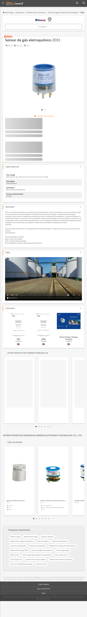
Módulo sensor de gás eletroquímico (21, 541)
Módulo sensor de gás (31, 537)
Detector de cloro (41, 564)
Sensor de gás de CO (61, 555)
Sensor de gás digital (62, 550)
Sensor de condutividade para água (21, 564)
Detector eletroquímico (60, 541)
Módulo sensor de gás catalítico (36, 559)
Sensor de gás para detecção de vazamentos (37, 555)
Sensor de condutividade (18, 546)
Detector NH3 (14, 555)
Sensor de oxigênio (43, 541)
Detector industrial (47, 537)
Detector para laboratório (37, 546)
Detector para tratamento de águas (61, 559)
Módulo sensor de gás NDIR (19, 550)
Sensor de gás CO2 (16, 559)
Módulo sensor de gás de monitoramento (62, 546)
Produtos (42, 26)
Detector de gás (15, 537)
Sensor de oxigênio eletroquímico (41, 550)
